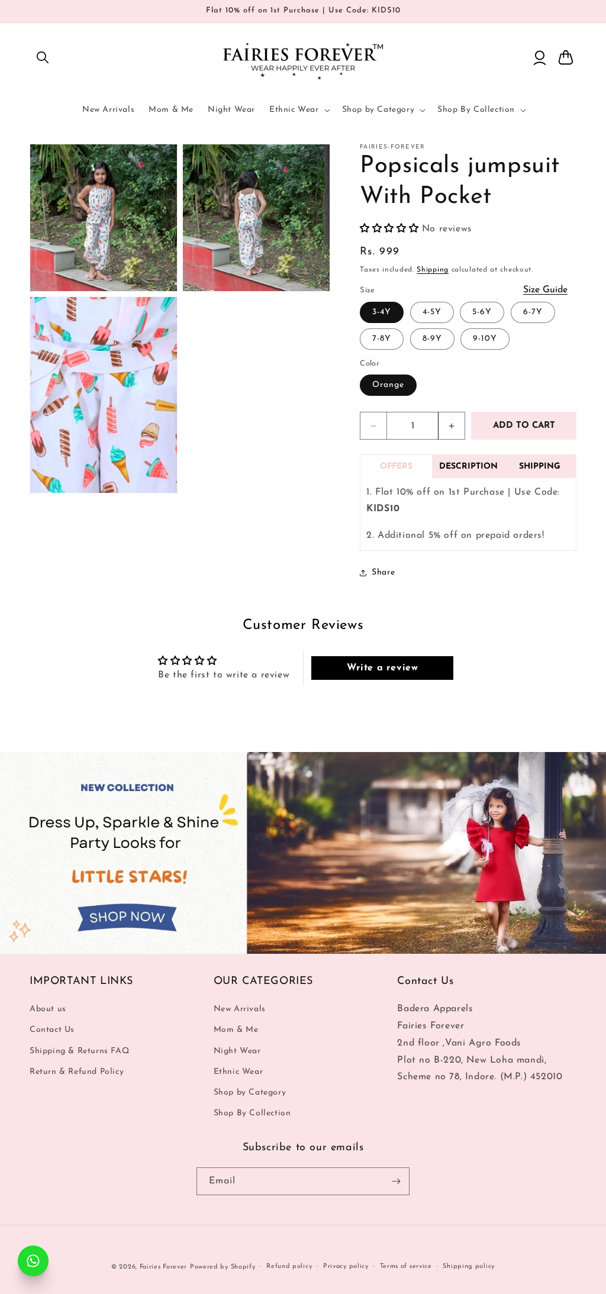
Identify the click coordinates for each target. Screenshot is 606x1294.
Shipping (433, 269)
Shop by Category (250, 1092)
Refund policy (289, 1266)
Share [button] (383, 572)
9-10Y (485, 338)
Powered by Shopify (223, 1267)
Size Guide (545, 290)
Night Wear (237, 1051)
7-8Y (381, 338)
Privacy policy (346, 1266)
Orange (388, 384)
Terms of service (406, 1266)
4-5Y (432, 312)
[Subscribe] (396, 1181)
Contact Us (52, 1029)
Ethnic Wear (238, 1071)
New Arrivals (240, 1009)
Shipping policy (469, 1266)
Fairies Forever (164, 1267)
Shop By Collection (252, 1113)
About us (48, 1009)
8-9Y (432, 338)
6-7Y (533, 312)
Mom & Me (236, 1029)
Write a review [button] (382, 668)
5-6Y (482, 312)
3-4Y (381, 312)
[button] (43, 57)
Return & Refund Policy (77, 1071)
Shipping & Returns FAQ (79, 1051)
